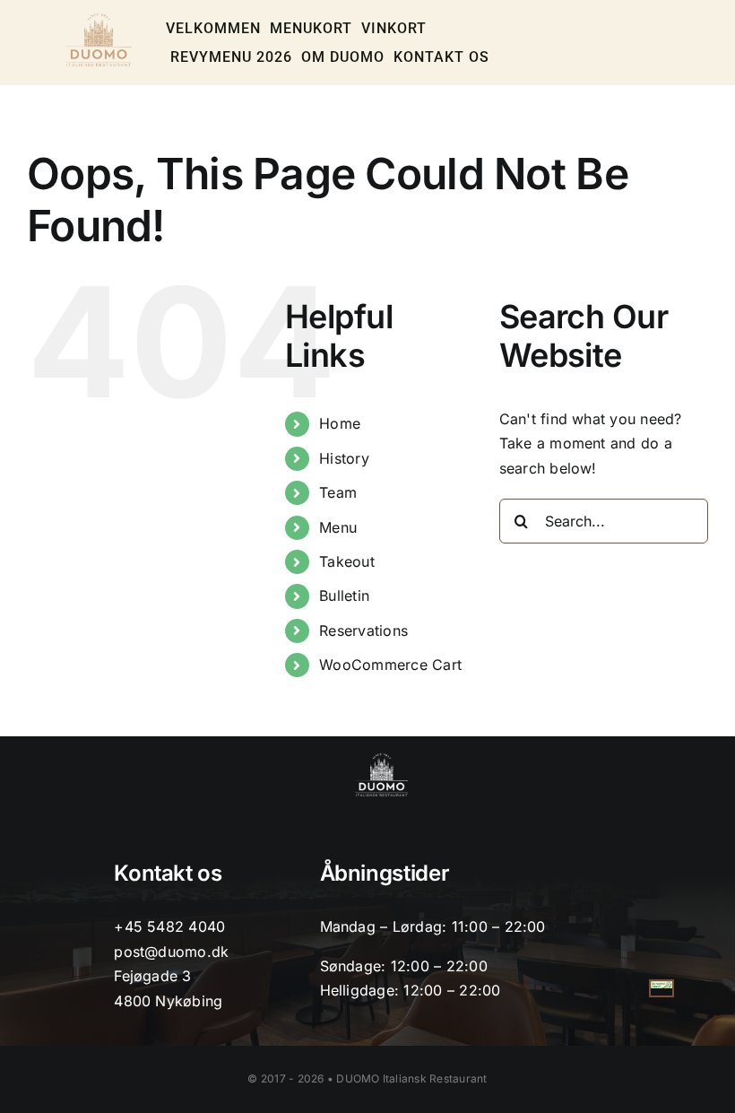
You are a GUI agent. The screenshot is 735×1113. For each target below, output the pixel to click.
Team (338, 492)
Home (339, 423)
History (344, 458)
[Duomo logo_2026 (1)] (381, 758)
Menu (338, 527)
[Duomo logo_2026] (99, 18)
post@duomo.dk (171, 952)
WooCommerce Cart (390, 665)
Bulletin (344, 595)
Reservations (363, 630)
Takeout (347, 561)
